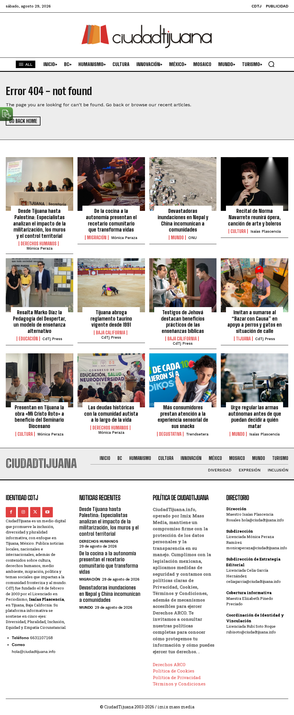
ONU (192, 238)
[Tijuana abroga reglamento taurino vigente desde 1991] (111, 285)
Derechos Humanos (39, 243)
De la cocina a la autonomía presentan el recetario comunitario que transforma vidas (111, 220)
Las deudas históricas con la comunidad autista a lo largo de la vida (111, 413)
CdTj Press (52, 339)
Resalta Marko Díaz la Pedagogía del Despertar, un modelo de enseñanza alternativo (39, 321)
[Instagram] (23, 512)
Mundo (177, 237)
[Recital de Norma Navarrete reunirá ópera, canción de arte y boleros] (254, 184)
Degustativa (170, 434)
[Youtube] (47, 512)
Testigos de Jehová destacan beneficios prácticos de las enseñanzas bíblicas (182, 321)
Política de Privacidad (177, 677)
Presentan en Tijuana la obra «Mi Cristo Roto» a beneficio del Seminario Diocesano (39, 416)
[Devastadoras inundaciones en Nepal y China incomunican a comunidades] (183, 184)
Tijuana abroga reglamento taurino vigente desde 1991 (111, 318)
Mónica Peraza (39, 248)
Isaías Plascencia (265, 231)
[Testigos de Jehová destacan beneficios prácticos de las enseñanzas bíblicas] (183, 285)
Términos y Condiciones (179, 684)
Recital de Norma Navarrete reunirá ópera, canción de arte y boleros (254, 217)
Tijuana (243, 338)
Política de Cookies (173, 671)
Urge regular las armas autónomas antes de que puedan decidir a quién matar (254, 416)
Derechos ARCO (169, 664)
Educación (28, 338)
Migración (97, 237)
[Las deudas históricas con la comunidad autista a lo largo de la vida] (111, 380)
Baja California (110, 332)
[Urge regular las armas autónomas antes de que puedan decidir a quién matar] (254, 380)
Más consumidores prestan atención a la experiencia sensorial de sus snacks (183, 416)
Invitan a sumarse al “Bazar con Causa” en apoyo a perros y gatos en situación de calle (254, 321)
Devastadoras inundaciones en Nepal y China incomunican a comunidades (183, 220)
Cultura (238, 231)
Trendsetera (197, 434)
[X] (35, 512)
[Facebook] (11, 512)
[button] (271, 64)
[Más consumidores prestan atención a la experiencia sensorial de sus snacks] (183, 380)
